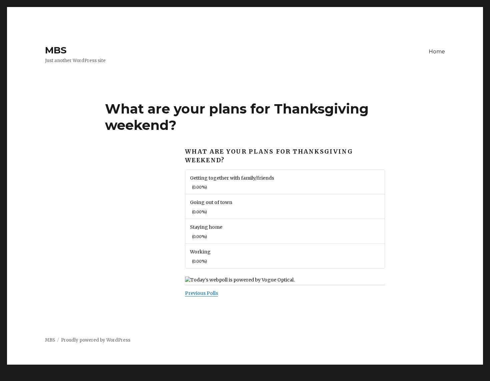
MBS (56, 50)
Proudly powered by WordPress (95, 340)
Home (437, 51)
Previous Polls (201, 293)
